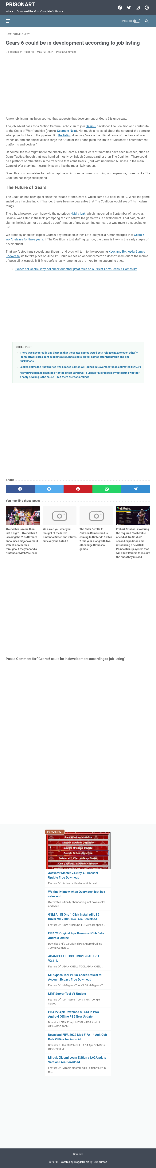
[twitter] (49, 489)
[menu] (10, 20)
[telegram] (135, 489)
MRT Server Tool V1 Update (67, 994)
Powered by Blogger (71, 1161)
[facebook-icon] (119, 7)
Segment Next (66, 131)
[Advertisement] (78, 85)
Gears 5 (91, 126)
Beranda (78, 1154)
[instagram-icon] (137, 7)
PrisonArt (20, 4)
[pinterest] (78, 489)
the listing (64, 135)
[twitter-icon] (128, 7)
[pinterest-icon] (146, 7)
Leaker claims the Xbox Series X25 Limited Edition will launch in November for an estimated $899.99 (80, 367)
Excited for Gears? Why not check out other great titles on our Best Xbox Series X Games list (76, 269)
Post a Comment (66, 51)
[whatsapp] (106, 489)
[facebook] (20, 489)
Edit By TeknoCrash (95, 1161)
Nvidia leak (78, 213)
